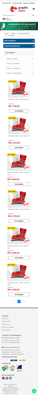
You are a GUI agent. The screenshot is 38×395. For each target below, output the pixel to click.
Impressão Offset (23, 33)
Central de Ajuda (17, 3)
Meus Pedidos (6, 3)
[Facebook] (3, 378)
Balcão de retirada (7, 327)
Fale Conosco (6, 330)
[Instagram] (6, 378)
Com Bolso (11, 35)
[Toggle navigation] (4, 9)
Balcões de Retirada (29, 3)
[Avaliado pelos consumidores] (19, 368)
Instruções (5, 318)
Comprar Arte (6, 321)
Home (6, 33)
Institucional (6, 324)
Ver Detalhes (19, 111)
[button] (3, 26)
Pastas (13, 33)
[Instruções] (10, 378)
